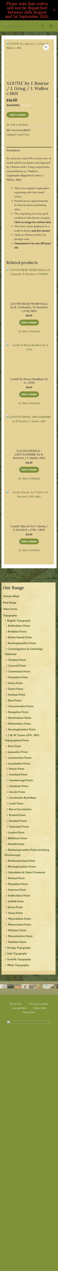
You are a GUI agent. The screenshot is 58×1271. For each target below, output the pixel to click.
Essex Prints (14, 700)
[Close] (54, 10)
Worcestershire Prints (20, 936)
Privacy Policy (16, 1004)
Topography (10, 615)
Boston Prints (16, 768)
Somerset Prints (17, 889)
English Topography (18, 620)
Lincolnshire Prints (19, 763)
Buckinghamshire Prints (22, 643)
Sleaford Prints (17, 815)
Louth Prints (16, 803)
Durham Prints (16, 694)
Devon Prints (15, 683)
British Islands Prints (20, 637)
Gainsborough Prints (21, 780)
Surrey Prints (15, 907)
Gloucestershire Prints (21, 706)
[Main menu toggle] (51, 26)
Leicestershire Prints (19, 757)
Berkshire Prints (17, 631)
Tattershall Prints (19, 826)
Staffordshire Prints (19, 895)
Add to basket (18, 114)
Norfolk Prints (16, 844)
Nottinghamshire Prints (22, 866)
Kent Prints (14, 746)
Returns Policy (29, 1012)
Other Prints (10, 608)
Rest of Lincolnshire (20, 809)
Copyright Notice (19, 1008)
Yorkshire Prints (17, 941)
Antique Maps (11, 596)
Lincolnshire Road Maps (22, 797)
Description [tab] (13, 150)
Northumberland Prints (21, 860)
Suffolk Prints (16, 901)
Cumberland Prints (19, 671)
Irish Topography (17, 953)
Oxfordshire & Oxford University (26, 872)
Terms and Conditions (38, 1004)
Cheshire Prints (17, 659)
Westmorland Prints (19, 924)
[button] (42, 25)
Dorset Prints (15, 688)
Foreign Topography (19, 947)
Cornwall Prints (17, 665)
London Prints (16, 832)
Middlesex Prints (17, 838)
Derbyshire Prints (18, 677)
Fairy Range (9, 602)
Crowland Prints (18, 774)
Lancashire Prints (18, 751)
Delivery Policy (40, 1008)
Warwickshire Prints (19, 918)
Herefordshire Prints (19, 717)
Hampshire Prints (18, 711)
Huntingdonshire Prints (22, 729)
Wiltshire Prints (17, 930)
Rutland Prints (16, 878)
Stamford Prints (18, 820)
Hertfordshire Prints (19, 723)
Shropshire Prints (18, 883)
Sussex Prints (15, 912)
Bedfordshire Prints (19, 625)
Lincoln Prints (17, 791)
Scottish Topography (19, 959)
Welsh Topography (18, 965)
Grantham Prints (18, 786)
